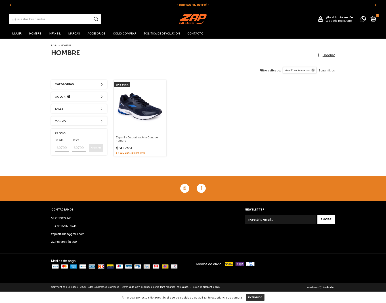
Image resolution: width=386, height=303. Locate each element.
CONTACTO (195, 33)
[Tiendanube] (321, 287)
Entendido (255, 297)
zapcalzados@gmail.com (67, 234)
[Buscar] (95, 19)
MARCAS (74, 33)
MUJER (17, 33)
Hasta (75, 140)
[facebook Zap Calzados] (201, 188)
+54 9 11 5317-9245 (64, 226)
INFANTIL (55, 33)
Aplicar (96, 147)
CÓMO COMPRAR (124, 33)
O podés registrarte (339, 20)
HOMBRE (35, 33)
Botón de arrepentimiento (206, 287)
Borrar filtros (327, 70)
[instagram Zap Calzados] (184, 188)
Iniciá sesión (344, 17)
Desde (59, 140)
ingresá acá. (182, 287)
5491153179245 (61, 218)
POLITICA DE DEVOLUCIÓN (162, 33)
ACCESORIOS (96, 33)
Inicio (54, 45)
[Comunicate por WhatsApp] (363, 20)
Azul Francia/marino (297, 70)
